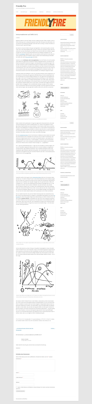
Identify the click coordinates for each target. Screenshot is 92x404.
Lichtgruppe (62, 51)
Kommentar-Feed (63, 116)
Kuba (44, 320)
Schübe (53, 328)
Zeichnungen (62, 106)
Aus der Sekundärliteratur (65, 98)
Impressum (48, 11)
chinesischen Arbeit (36, 177)
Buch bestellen (24, 11)
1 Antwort (18, 37)
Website (17, 382)
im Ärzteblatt (22, 54)
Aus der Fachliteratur (36, 319)
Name (17, 372)
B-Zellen (23, 320)
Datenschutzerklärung (58, 11)
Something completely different (66, 103)
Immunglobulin (35, 320)
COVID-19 (27, 320)
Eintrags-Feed (62, 115)
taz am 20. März (29, 57)
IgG (29, 320)
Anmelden (62, 113)
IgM (31, 320)
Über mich (41, 11)
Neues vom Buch (63, 101)
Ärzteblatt (19, 320)
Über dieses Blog (33, 11)
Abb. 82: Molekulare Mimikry (70, 73)
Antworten (18, 347)
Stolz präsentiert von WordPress (21, 398)
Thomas (61, 75)
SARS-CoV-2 (47, 320)
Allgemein (62, 95)
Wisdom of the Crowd (64, 104)
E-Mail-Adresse (19, 377)
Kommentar (19, 358)
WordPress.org (63, 118)
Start (17, 11)
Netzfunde (62, 100)
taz (50, 320)
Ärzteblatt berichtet (24, 135)
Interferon (40, 320)
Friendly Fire (21, 6)
